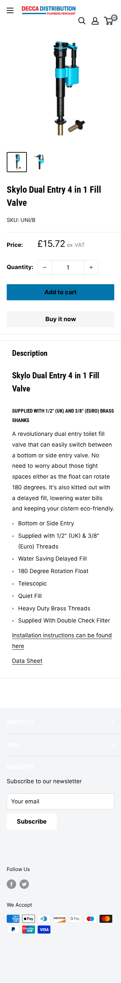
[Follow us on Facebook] (11, 884)
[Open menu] (10, 10)
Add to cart (60, 292)
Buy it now (60, 319)
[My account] (95, 21)
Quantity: (20, 267)
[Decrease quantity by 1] (45, 267)
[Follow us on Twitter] (24, 884)
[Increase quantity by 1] (91, 267)
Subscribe (32, 821)
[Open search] (82, 21)
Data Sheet (27, 660)
